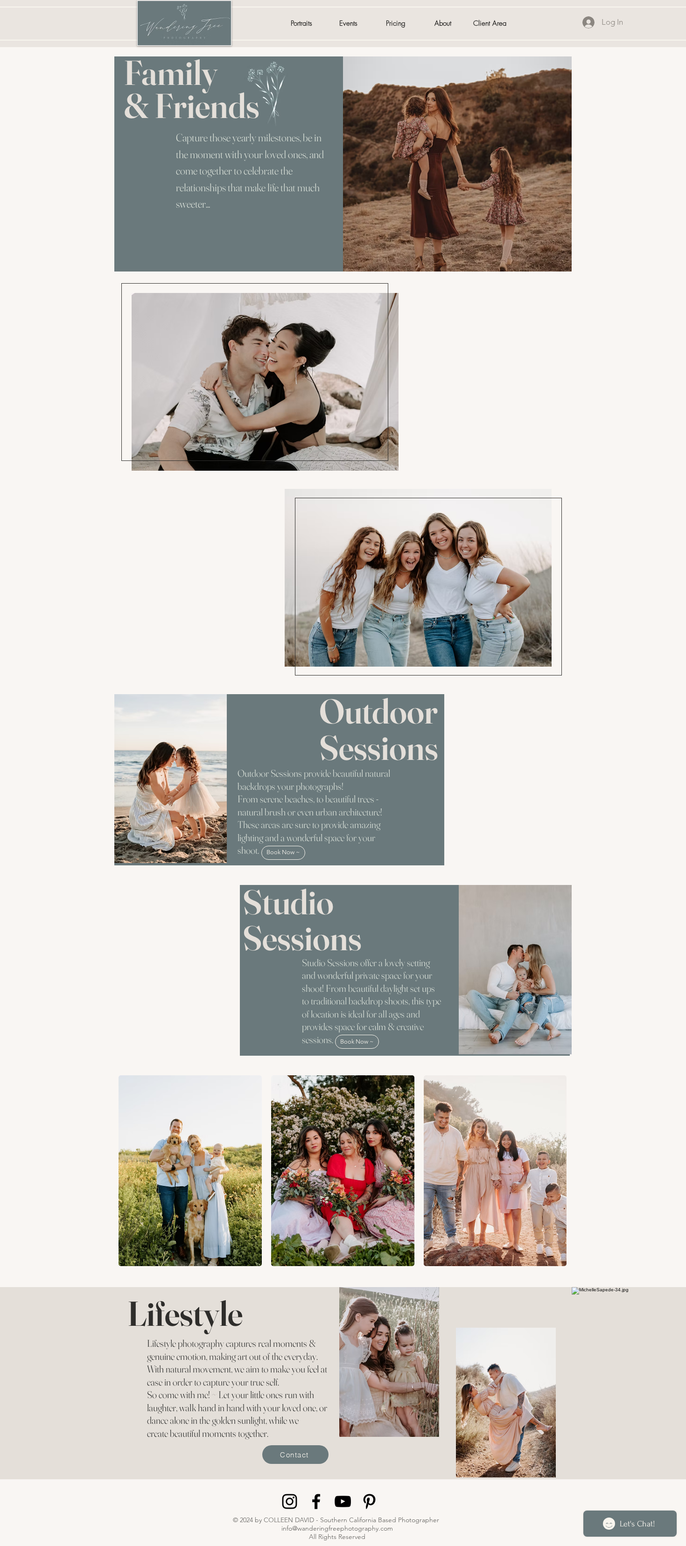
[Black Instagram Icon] (290, 1501)
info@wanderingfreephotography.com (337, 1528)
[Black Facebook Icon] (316, 1501)
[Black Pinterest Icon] (369, 1501)
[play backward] (130, 1170)
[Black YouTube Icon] (343, 1501)
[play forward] (562, 1170)
